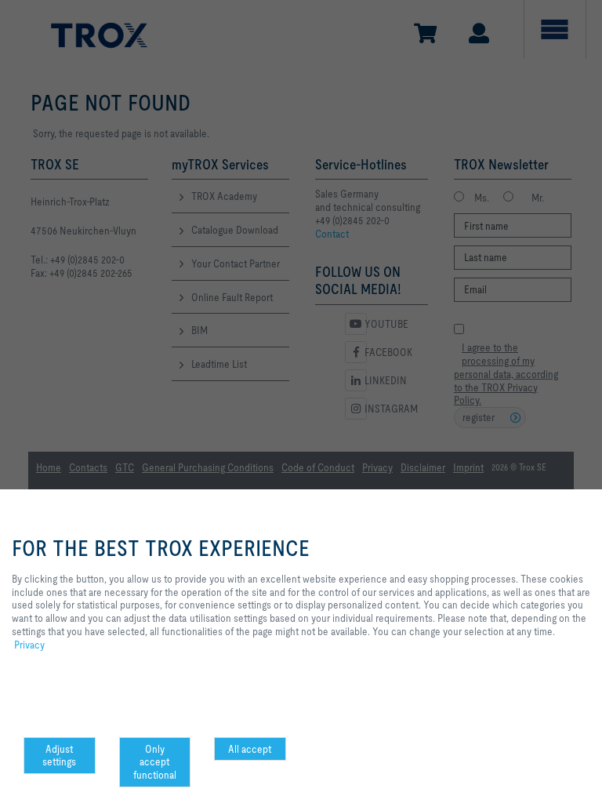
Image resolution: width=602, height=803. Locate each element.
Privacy (29, 644)
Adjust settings (59, 755)
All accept (249, 749)
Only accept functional (154, 762)
